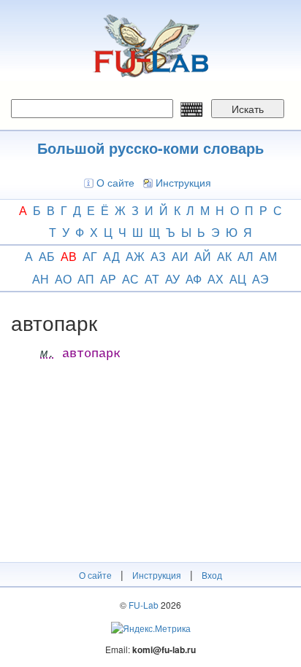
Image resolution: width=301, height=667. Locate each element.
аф (194, 278)
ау (172, 278)
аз (158, 256)
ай (202, 256)
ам (268, 256)
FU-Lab (144, 604)
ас (130, 278)
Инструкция (183, 182)
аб (47, 256)
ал (245, 256)
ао (63, 278)
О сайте (115, 182)
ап (85, 278)
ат (152, 278)
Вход (212, 575)
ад (111, 256)
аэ (260, 278)
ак (224, 256)
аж (135, 256)
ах (215, 278)
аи (180, 256)
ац (237, 278)
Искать (248, 108)
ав (69, 256)
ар (108, 278)
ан (40, 278)
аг (90, 256)
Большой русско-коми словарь (150, 147)
